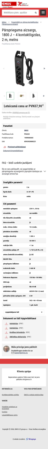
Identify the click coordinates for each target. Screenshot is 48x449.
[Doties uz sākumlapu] (16, 5)
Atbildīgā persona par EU (21, 113)
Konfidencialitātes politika (10, 395)
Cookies (4, 412)
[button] (43, 13)
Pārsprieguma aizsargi (10, 24)
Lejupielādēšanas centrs (10, 415)
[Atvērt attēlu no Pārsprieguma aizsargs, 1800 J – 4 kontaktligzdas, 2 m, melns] (10, 96)
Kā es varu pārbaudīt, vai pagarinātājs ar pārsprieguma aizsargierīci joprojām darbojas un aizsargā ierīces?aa (22, 171)
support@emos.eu (21, 353)
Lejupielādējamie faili (12, 312)
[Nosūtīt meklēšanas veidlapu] (36, 13)
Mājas (4, 22)
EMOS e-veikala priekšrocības (33, 395)
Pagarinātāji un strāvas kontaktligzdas (24, 22)
